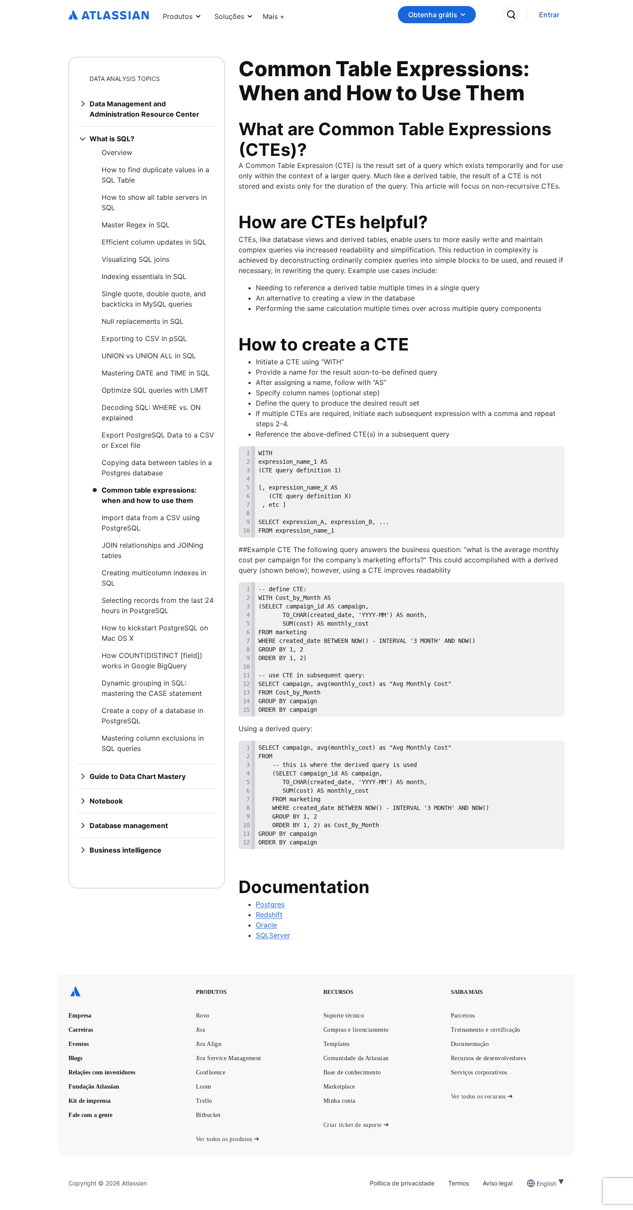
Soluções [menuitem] (229, 16)
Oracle (266, 925)
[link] (549, 15)
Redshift (269, 914)
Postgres (270, 904)
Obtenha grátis (432, 14)
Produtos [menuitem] (177, 16)
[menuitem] (274, 14)
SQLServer (273, 935)
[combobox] (537, 1183)
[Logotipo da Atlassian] (108, 15)
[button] (274, 14)
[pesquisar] (511, 14)
